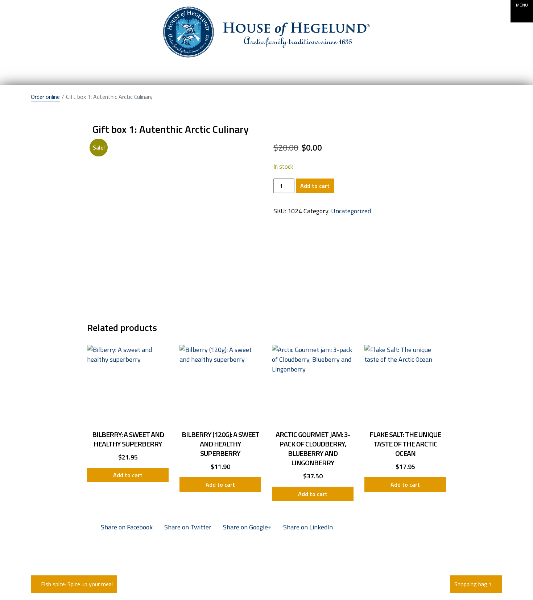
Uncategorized (351, 211)
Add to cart (315, 185)
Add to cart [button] (127, 475)
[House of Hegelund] (266, 32)
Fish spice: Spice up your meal (76, 584)
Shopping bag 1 (473, 584)
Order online (45, 96)
